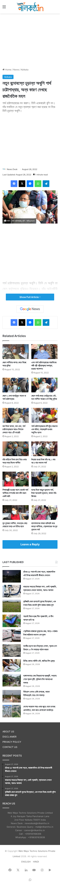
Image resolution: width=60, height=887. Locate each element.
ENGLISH (26, 861)
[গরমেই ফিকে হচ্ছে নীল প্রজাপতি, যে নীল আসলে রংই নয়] (11, 621)
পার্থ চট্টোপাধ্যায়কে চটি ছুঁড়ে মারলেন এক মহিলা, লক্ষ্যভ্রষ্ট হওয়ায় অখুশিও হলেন (44, 429)
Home (7, 69)
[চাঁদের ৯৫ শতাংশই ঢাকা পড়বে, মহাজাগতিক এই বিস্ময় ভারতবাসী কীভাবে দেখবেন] (11, 576)
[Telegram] (46, 183)
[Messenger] (30, 183)
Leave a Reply (30, 544)
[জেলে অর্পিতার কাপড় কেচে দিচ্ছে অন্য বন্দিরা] (15, 351)
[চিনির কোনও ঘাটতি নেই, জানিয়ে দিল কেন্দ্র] (11, 665)
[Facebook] (14, 183)
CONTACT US (9, 747)
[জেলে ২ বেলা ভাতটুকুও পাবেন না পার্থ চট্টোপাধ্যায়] (15, 385)
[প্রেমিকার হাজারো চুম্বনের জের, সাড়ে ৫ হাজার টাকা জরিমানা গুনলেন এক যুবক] (11, 635)
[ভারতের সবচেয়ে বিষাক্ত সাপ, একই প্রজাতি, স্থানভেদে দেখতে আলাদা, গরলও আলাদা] (11, 591)
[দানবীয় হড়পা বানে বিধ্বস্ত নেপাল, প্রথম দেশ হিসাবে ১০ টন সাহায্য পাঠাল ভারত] (11, 650)
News (16, 69)
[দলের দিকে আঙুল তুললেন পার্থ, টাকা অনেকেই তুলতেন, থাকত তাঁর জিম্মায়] (44, 479)
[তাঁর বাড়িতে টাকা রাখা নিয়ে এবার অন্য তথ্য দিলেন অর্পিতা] (15, 448)
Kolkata (24, 69)
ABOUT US (8, 731)
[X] (22, 183)
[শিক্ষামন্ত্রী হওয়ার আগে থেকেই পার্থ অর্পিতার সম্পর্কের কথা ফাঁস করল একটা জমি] (15, 479)
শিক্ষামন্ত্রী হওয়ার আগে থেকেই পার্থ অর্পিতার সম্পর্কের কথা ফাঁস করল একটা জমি (15, 492)
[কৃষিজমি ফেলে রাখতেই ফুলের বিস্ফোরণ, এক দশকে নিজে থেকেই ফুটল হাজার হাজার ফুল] (11, 606)
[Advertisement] (30, 40)
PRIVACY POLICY (11, 742)
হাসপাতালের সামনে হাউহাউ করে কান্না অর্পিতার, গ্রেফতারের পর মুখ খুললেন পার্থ (44, 526)
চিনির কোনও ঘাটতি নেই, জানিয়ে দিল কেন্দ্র (39, 660)
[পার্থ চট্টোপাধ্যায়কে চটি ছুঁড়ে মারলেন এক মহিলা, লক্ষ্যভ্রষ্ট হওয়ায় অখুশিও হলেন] (44, 415)
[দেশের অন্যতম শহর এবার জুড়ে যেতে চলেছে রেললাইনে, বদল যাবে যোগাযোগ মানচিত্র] (11, 711)
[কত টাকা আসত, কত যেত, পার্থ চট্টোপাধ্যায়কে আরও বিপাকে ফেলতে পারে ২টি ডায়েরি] (15, 415)
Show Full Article (29, 297)
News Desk (12, 169)
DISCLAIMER (9, 736)
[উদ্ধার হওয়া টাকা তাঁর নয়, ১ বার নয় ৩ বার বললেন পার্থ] (44, 448)
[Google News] (30, 309)
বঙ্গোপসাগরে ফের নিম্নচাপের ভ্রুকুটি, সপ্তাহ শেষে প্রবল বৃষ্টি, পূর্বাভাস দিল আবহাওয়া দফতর (39, 679)
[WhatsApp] (38, 183)
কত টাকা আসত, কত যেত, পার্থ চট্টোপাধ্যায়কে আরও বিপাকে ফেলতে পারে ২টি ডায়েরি (13, 429)
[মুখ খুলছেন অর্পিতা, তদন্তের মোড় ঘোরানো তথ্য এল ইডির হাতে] (15, 512)
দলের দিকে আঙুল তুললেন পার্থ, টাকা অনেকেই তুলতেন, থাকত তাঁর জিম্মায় (43, 492)
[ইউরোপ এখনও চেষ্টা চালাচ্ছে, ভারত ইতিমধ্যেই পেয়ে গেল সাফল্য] (11, 696)
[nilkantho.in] (30, 6)
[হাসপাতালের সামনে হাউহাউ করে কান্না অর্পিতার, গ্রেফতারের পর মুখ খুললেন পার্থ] (44, 512)
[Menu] (4, 8)
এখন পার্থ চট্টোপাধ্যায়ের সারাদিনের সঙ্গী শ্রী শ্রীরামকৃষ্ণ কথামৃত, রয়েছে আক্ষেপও (43, 365)
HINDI (36, 861)
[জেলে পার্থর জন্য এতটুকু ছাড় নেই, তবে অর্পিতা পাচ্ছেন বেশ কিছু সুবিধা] (44, 385)
